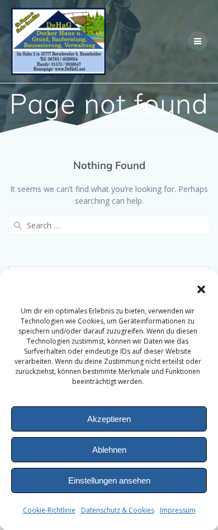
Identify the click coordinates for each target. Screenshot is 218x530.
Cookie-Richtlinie (49, 510)
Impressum (178, 510)
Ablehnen (109, 449)
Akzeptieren (109, 419)
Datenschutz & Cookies (117, 510)
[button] (201, 289)
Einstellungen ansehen (109, 480)
